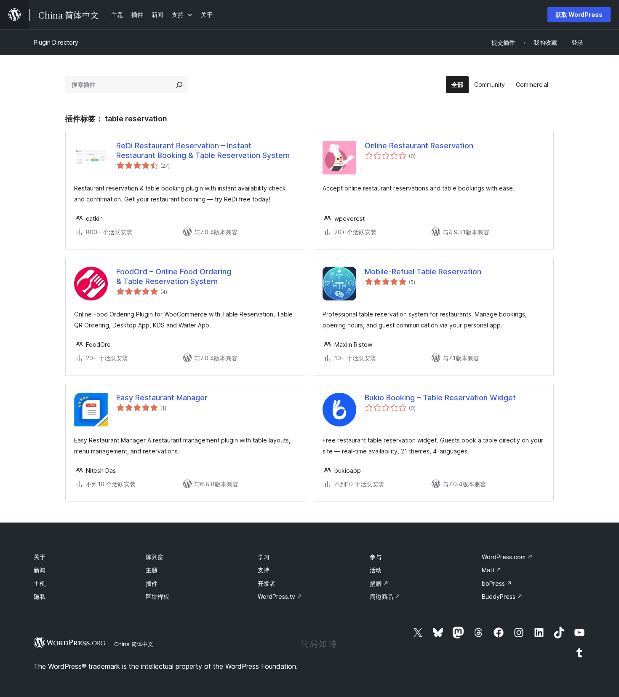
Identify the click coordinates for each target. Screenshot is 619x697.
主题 (151, 570)
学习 (263, 556)
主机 (39, 583)
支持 (263, 570)
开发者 (266, 583)
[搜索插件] (179, 84)
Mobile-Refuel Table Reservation (423, 271)
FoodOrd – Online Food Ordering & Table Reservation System (173, 276)
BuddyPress (502, 596)
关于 (39, 556)
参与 (376, 556)
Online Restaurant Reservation (419, 145)
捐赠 (379, 583)
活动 (376, 570)
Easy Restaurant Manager (162, 397)
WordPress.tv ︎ (280, 596)
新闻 (39, 570)
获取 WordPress (579, 14)
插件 (151, 583)
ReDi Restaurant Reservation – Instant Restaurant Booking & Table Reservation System (203, 150)
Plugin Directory (56, 42)
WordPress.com (507, 556)
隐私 (39, 596)
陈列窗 (154, 556)
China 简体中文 (133, 644)
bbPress (497, 583)
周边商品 (385, 596)
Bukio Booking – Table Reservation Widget (440, 397)
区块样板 (157, 596)
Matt (492, 570)
